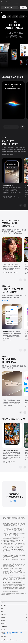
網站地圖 (22, 640)
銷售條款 (12, 640)
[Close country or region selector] (26, 2)
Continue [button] (23, 7)
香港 (2, 636)
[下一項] (26, 16)
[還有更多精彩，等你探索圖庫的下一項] (24, 467)
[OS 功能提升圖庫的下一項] (24, 412)
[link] (4, 16)
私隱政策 (3, 640)
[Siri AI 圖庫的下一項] (24, 205)
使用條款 (8, 640)
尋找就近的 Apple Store (12, 632)
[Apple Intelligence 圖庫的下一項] (24, 279)
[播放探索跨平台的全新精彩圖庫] (22, 127)
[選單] (26, 12)
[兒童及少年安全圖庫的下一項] (24, 350)
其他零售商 (20, 632)
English (5, 636)
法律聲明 (17, 640)
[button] (10, 7)
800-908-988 (7, 633)
